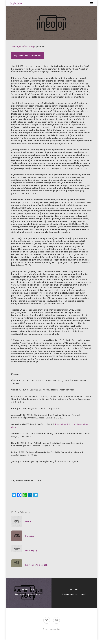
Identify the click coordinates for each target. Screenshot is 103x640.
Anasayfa (16, 46)
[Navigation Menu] (91, 3)
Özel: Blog (28, 46)
